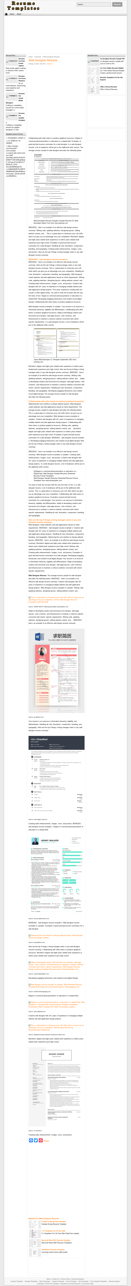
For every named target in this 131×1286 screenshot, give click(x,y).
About (19, 14)
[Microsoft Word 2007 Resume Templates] (35, 1246)
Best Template (84, 1281)
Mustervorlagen (114, 1281)
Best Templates (45, 1281)
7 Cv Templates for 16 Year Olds (53, 1231)
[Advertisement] (65, 34)
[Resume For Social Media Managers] (12, 95)
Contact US (56, 1279)
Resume (38, 57)
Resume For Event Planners (22, 78)
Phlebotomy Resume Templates (53, 1250)
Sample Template (17, 1281)
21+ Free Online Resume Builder (112, 68)
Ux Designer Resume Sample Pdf (112, 59)
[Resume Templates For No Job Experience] (93, 84)
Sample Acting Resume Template (54, 1221)
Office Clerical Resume (108, 87)
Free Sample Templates (98, 1281)
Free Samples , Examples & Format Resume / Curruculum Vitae (72, 1284)
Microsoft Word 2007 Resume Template (56, 1240)
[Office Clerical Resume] (93, 93)
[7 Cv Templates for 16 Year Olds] (35, 1237)
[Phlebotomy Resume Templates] (35, 1256)
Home (12, 14)
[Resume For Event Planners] (12, 78)
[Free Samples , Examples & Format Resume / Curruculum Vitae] (23, 11)
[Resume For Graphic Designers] (12, 115)
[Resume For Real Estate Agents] (12, 61)
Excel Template (71, 1281)
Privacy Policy (65, 1279)
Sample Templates (31, 1281)
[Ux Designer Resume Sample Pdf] (93, 61)
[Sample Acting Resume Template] (34, 1228)
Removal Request (77, 1279)
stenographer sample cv (16, 138)
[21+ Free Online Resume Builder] (93, 74)
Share (46, 1141)
